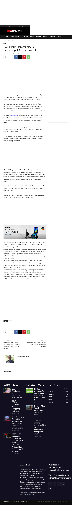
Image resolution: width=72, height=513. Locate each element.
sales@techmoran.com (27, 494)
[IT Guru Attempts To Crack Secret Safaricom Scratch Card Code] (29, 390)
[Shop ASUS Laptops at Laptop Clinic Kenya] (25, 232)
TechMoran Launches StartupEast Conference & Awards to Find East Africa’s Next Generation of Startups (17, 442)
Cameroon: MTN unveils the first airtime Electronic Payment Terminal (36, 344)
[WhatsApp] (28, 57)
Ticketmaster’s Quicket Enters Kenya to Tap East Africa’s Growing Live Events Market (18, 422)
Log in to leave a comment (11, 374)
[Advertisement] (36, 12)
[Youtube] (50, 488)
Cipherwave (15, 115)
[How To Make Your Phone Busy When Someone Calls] (29, 407)
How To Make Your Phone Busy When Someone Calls (40, 410)
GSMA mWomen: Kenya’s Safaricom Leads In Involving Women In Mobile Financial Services (12, 345)
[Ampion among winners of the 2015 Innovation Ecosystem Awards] (29, 422)
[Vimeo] (58, 484)
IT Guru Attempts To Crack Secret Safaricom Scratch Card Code (39, 394)
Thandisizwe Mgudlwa (11, 53)
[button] (66, 37)
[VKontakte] (63, 484)
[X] (20, 57)
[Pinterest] (24, 57)
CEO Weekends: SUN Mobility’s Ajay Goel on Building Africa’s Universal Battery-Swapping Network (17, 400)
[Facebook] (16, 57)
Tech (5, 43)
